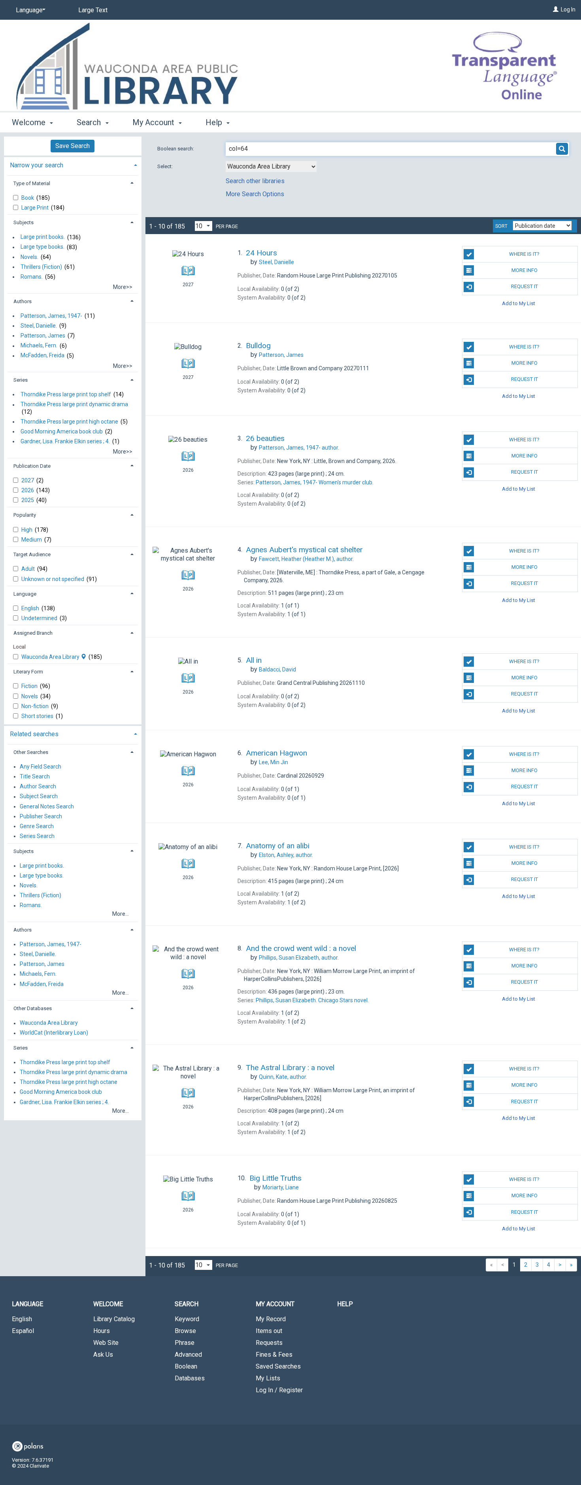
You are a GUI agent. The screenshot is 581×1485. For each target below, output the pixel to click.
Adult (28, 569)
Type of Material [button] (31, 183)
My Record (271, 1319)
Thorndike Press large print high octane (69, 421)
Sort (501, 226)
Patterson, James (43, 335)
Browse (185, 1331)
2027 (28, 480)
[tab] (72, 164)
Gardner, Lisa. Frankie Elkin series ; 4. (65, 441)
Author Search (38, 787)
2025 (28, 500)
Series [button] (20, 380)
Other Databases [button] (32, 1008)
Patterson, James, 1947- (51, 316)
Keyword (187, 1319)
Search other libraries (255, 181)
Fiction (30, 686)
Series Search (37, 836)
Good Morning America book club (62, 431)
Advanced (188, 1354)
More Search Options (255, 194)
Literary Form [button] (28, 672)
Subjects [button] (23, 222)
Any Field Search (40, 766)
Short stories (38, 716)
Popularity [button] (24, 515)
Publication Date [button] (32, 466)
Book (28, 198)
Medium (32, 539)
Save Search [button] (72, 146)
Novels (30, 696)
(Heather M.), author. (306, 559)
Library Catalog (114, 1319)
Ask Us (103, 1354)
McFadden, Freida (42, 355)
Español (23, 1331)
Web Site (106, 1342)
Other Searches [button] (30, 752)
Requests (269, 1342)
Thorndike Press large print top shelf (66, 394)
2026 (28, 490)
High (27, 530)
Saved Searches (278, 1366)
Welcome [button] (29, 122)
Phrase (184, 1342)
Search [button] (90, 122)
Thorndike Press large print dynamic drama (74, 404)
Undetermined (39, 618)
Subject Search (39, 796)
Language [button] (24, 594)
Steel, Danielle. (39, 325)
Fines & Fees (274, 1354)
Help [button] (215, 122)
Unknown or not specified (53, 579)
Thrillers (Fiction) (41, 267)
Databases (190, 1378)
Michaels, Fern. (39, 346)
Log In (568, 9)
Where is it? (524, 254)
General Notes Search (47, 806)
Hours (101, 1331)
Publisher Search (41, 816)
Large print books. (43, 237)
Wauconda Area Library (51, 657)
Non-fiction (35, 706)
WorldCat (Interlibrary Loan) (54, 1033)
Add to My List (518, 303)
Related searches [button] (34, 734)
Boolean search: (176, 149)
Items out (269, 1331)
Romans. (32, 277)
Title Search (35, 776)
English (30, 608)
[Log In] (555, 9)
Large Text (93, 10)
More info (524, 270)
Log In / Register (279, 1390)
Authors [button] (22, 301)
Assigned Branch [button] (33, 633)
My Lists (268, 1378)
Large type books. (42, 247)
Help (345, 1304)
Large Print (35, 207)
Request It (524, 286)
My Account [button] (154, 122)
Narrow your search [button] (36, 165)
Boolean (186, 1366)
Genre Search (37, 826)
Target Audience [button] (32, 554)
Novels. (29, 257)
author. (299, 447)
